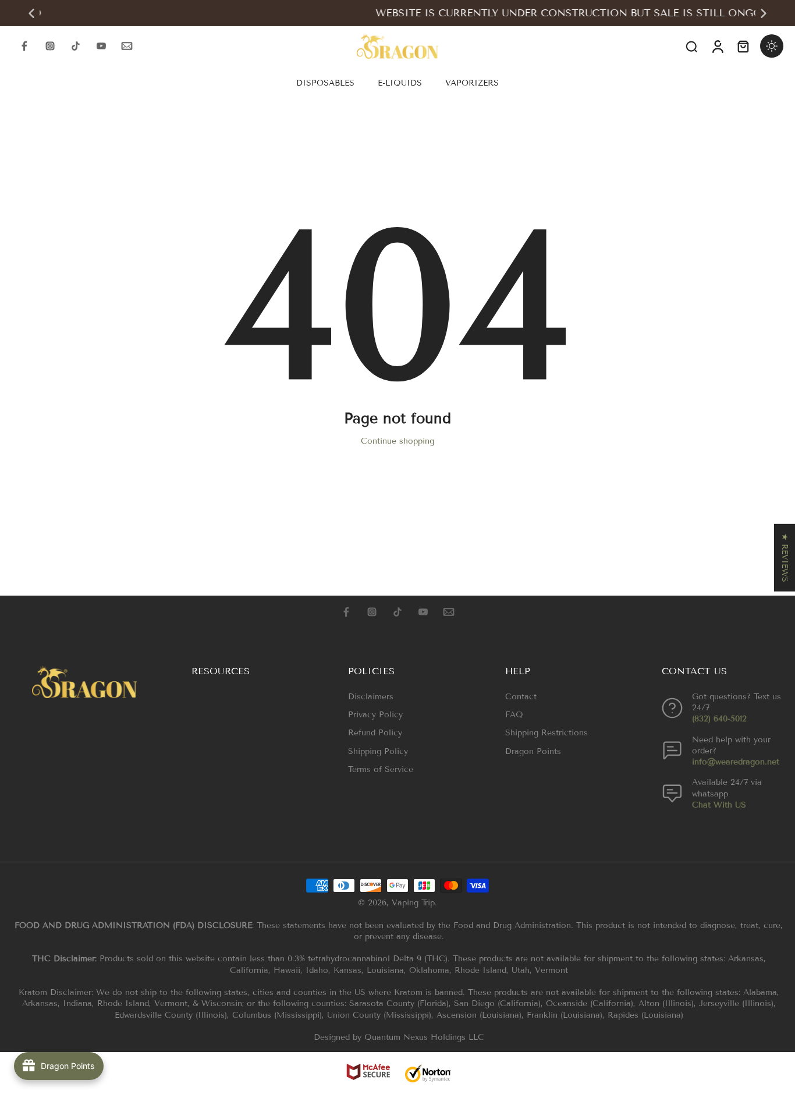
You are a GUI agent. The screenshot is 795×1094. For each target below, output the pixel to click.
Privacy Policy (375, 715)
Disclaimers (370, 697)
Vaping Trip (413, 903)
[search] (691, 46)
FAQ (514, 715)
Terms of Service (380, 769)
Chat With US (719, 805)
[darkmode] (771, 46)
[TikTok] (75, 46)
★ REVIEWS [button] (785, 557)
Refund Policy (375, 733)
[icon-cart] (742, 46)
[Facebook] (24, 46)
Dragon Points (533, 751)
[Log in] (717, 46)
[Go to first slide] (763, 13)
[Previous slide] (31, 13)
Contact (521, 697)
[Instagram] (50, 46)
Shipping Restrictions (546, 733)
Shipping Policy (378, 751)
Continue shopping (397, 441)
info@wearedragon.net (735, 762)
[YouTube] (101, 46)
